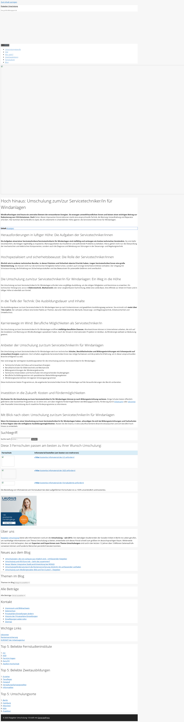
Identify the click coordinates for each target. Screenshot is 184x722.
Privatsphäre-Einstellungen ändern (19, 613)
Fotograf (6, 682)
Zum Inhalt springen (9, 2)
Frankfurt (7, 711)
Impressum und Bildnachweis (17, 608)
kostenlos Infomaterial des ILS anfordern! (54, 457)
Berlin (5, 700)
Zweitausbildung (11, 57)
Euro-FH (6, 661)
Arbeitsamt (118, 402)
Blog (7, 62)
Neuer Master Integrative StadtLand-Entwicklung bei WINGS (30, 564)
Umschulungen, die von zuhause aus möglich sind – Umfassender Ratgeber (36, 559)
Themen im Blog (7, 582)
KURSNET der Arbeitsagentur (13, 640)
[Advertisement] (92, 28)
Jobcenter (132, 402)
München (7, 705)
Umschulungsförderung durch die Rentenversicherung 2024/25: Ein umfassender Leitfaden (43, 567)
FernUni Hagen (9, 658)
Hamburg (7, 703)
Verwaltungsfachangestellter (15, 684)
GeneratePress (44, 718)
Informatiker (8, 687)
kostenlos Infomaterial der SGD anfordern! (54, 470)
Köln (4, 708)
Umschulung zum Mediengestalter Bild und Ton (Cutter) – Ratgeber (32, 569)
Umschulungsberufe (13, 49)
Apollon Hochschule (11, 663)
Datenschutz (10, 611)
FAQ (6, 52)
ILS (4, 653)
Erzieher (6, 676)
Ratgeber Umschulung (9, 6)
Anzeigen (10, 228)
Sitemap (8, 621)
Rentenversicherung (9, 637)
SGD (4, 655)
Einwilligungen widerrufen (16, 619)
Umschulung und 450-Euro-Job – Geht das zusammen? (27, 561)
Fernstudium (10, 60)
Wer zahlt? (9, 54)
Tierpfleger (7, 679)
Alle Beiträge (6, 595)
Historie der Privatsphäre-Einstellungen (21, 616)
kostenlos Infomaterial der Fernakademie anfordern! (59, 482)
